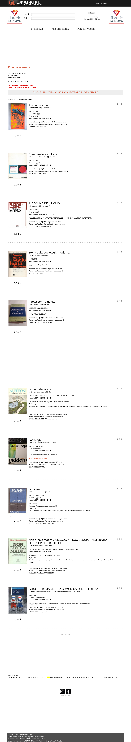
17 (43, 677)
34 (80, 677)
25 (61, 677)
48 (109, 677)
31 (73, 677)
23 (57, 677)
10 (30, 677)
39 (90, 677)
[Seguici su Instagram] (62, 693)
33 (77, 677)
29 (69, 677)
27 (65, 677)
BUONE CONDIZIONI (43, 118)
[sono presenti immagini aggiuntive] (9, 416)
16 (41, 677)
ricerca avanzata (91, 17)
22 (55, 677)
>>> (115, 677)
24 (59, 677)
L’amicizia (34, 489)
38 (88, 677)
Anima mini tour (39, 105)
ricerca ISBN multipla (91, 19)
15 (39, 677)
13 (36, 677)
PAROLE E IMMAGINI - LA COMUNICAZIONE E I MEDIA (63, 589)
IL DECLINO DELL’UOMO (44, 203)
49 (111, 677)
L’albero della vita (40, 389)
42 (96, 677)
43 (98, 677)
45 (102, 677)
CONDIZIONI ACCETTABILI (45, 214)
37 (86, 677)
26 (63, 677)
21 (53, 677)
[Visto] (117, 104)
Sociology (35, 440)
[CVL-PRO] (119, 104)
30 (71, 677)
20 (51, 677)
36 (84, 677)
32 (75, 677)
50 (113, 677)
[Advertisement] (36, 49)
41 (94, 677)
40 (92, 677)
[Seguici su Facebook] (68, 693)
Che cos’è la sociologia (43, 154)
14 (37, 677)
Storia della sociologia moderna (49, 252)
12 (34, 677)
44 (100, 677)
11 (32, 677)
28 (67, 677)
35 (82, 677)
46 (105, 677)
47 (107, 677)
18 (45, 677)
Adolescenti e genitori (43, 301)
